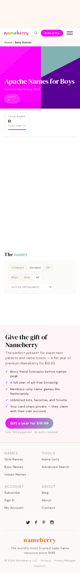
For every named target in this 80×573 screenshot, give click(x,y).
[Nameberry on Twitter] (28, 522)
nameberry (40, 540)
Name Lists (50, 459)
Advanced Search (55, 467)
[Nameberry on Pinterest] (44, 522)
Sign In (9, 500)
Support (40, 566)
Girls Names (13, 459)
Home (8, 42)
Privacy (46, 560)
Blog (45, 493)
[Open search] (34, 33)
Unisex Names (15, 474)
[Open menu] (70, 33)
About (47, 500)
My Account (14, 508)
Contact (48, 508)
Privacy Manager (65, 560)
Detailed (35, 267)
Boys (15, 277)
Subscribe (52, 33)
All (48, 267)
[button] (40, 277)
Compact (18, 267)
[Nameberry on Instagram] (52, 522)
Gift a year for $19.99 (29, 423)
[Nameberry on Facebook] (36, 522)
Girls (27, 277)
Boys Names (13, 467)
